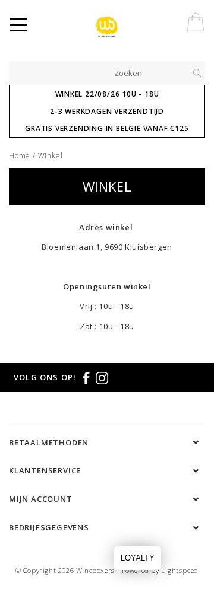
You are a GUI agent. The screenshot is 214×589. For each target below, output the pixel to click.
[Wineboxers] (115, 27)
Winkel (50, 156)
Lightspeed (180, 570)
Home (19, 156)
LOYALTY (138, 557)
